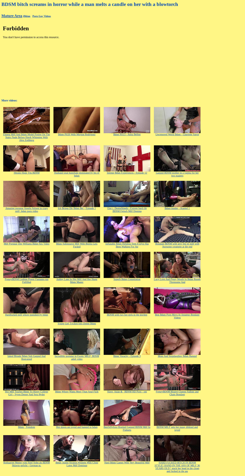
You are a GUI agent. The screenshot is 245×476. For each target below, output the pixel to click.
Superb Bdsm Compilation (127, 279)
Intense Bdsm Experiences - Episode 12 (127, 173)
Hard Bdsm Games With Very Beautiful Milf (127, 462)
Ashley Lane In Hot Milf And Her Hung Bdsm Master (76, 281)
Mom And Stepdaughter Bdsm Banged (177, 356)
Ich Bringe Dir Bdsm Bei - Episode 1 (77, 208)
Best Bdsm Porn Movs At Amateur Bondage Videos (177, 316)
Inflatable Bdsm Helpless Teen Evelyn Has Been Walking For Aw (127, 245)
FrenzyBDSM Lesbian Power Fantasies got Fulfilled (26, 281)
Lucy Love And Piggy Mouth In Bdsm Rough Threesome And (177, 281)
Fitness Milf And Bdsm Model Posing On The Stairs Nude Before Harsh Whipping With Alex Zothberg (26, 137)
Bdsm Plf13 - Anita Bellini (127, 134)
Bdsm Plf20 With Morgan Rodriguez (76, 134)
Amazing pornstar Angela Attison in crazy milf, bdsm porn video (26, 210)
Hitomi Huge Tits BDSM (26, 173)
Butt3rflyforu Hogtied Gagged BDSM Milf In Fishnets (127, 428)
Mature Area (11, 16)
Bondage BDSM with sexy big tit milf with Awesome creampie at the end (177, 245)
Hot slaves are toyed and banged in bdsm (77, 427)
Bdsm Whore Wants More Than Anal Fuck (76, 391)
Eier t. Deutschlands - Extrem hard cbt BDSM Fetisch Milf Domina (127, 210)
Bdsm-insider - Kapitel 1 (177, 208)
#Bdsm (26, 16)
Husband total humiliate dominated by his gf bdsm (76, 174)
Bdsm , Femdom (26, 427)
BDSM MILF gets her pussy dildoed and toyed (177, 428)
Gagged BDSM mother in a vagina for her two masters (177, 174)
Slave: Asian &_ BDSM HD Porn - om (127, 391)
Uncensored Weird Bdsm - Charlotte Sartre (177, 134)
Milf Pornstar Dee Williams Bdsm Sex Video (26, 243)
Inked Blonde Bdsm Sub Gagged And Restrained (27, 357)
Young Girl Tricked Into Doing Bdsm (77, 323)
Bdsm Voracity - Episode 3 (127, 356)
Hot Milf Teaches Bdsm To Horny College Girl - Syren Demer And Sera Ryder (26, 393)
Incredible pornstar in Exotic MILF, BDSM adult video (77, 357)
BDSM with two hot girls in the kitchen (127, 314)
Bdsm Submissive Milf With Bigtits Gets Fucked (76, 245)
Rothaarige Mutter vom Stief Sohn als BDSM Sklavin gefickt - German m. (26, 464)
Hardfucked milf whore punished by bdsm (26, 314)
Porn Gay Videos (41, 16)
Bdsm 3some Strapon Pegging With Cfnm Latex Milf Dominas (77, 464)
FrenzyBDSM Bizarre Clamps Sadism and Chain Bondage (177, 393)
